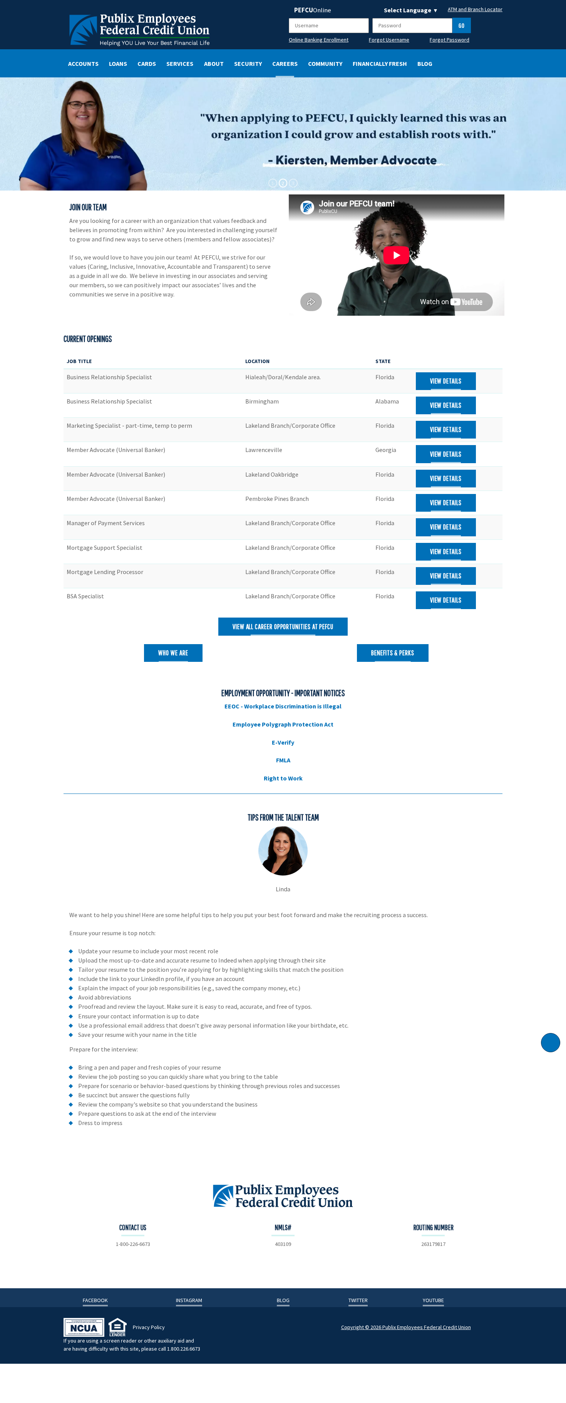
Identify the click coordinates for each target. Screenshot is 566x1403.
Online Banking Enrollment (318, 39)
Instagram (189, 1300)
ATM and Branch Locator (475, 9)
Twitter (358, 1300)
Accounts (83, 63)
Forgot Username (389, 39)
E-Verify (283, 742)
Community (325, 63)
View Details (446, 381)
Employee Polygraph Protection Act (283, 724)
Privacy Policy (149, 1327)
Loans (118, 63)
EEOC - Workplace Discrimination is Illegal (283, 706)
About (214, 63)
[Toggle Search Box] (483, 62)
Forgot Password (449, 39)
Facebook (95, 1300)
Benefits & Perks (392, 652)
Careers (285, 63)
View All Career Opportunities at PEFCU (283, 626)
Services (179, 63)
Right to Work (283, 778)
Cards (146, 63)
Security (248, 63)
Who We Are (173, 652)
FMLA (283, 760)
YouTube (433, 1300)
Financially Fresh (380, 63)
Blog (424, 63)
